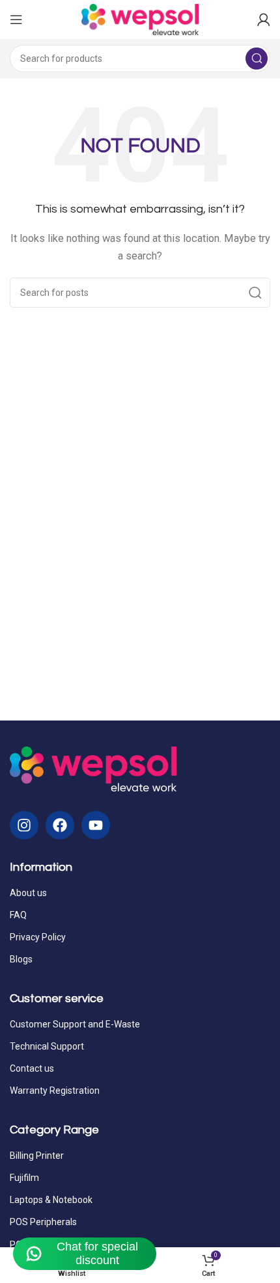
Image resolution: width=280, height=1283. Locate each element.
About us (28, 893)
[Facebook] (60, 825)
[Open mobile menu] (16, 20)
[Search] (256, 58)
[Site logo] (140, 19)
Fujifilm (24, 1177)
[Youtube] (95, 825)
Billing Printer (37, 1155)
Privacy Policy (38, 937)
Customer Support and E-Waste (75, 1024)
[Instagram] (24, 825)
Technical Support (47, 1046)
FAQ (18, 915)
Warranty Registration (55, 1090)
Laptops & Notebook (51, 1200)
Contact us (32, 1068)
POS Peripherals (43, 1222)
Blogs (21, 959)
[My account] (264, 20)
